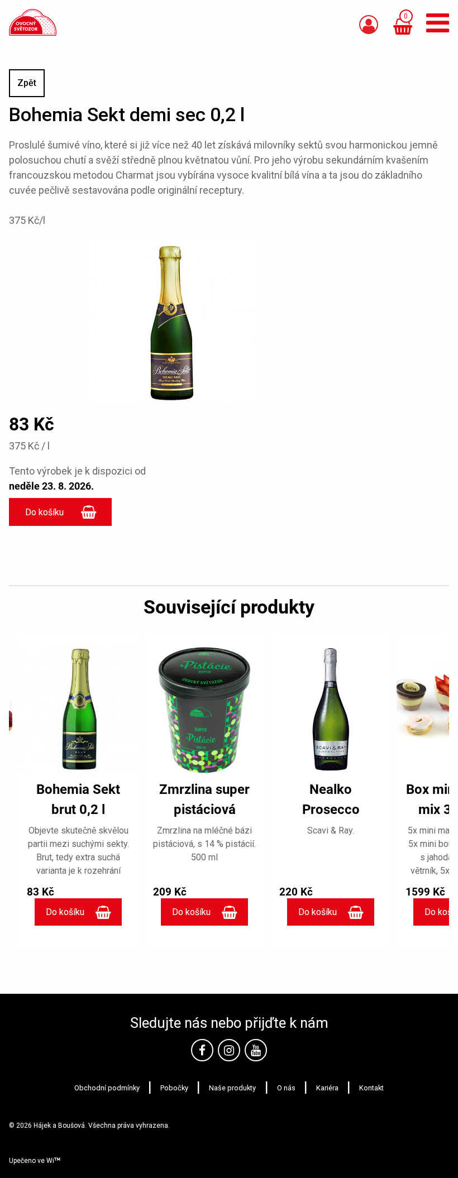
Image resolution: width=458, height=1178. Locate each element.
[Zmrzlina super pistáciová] (204, 709)
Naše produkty (232, 1088)
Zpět (26, 83)
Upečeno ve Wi (31, 1161)
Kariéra (327, 1088)
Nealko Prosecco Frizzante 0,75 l (331, 809)
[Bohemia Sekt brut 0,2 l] (78, 709)
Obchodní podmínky (107, 1088)
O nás (286, 1088)
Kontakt (371, 1088)
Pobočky (174, 1088)
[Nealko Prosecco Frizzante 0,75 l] (330, 709)
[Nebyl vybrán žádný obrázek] (172, 322)
